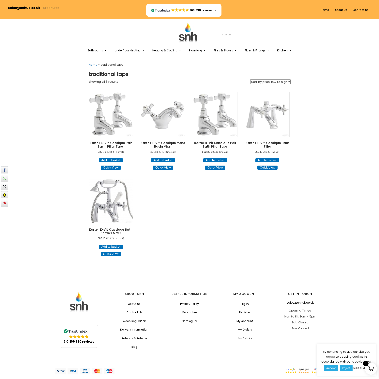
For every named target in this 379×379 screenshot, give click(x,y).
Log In (245, 304)
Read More (361, 368)
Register (244, 312)
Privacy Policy (189, 304)
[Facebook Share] (4, 169)
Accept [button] (331, 368)
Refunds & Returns (134, 338)
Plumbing (195, 50)
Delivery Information (134, 330)
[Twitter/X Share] (4, 186)
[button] (288, 35)
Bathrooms (95, 50)
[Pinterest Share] (4, 203)
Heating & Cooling (164, 50)
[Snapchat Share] (4, 194)
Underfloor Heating (128, 50)
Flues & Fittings (255, 50)
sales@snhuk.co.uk (25, 8)
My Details (245, 338)
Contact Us (360, 10)
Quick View (110, 167)
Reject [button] (346, 368)
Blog (134, 347)
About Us (341, 10)
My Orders (245, 330)
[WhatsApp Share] (4, 178)
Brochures (51, 8)
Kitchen (282, 50)
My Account (244, 321)
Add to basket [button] (110, 160)
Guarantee (189, 312)
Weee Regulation (134, 321)
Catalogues (190, 321)
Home (325, 10)
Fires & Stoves (223, 50)
